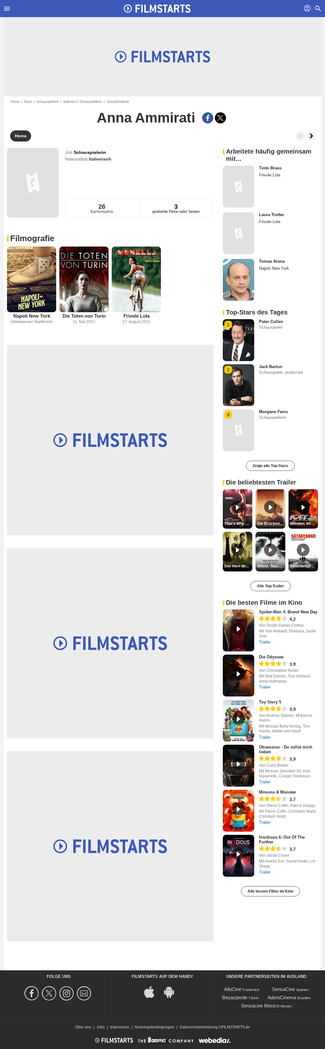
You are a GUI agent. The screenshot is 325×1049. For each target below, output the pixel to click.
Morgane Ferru (273, 411)
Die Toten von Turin (84, 316)
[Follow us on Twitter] (50, 993)
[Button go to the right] (311, 136)
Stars (28, 101)
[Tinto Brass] (238, 187)
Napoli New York (31, 316)
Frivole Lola (136, 316)
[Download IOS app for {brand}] (152, 991)
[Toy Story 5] (238, 721)
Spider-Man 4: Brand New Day (288, 612)
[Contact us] (85, 993)
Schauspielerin (47, 101)
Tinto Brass (270, 168)
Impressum (119, 1027)
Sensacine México (260, 1005)
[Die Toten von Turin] (84, 279)
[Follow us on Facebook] (32, 993)
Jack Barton (270, 366)
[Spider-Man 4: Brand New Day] (238, 630)
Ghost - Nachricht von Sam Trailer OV (271, 566)
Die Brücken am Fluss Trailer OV (271, 523)
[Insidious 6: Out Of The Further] (238, 856)
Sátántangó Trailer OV (304, 566)
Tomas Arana (272, 261)
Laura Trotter (271, 214)
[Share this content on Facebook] (207, 117)
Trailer (264, 642)
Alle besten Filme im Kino (270, 891)
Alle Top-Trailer (270, 586)
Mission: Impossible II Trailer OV (304, 523)
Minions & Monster (277, 792)
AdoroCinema (282, 997)
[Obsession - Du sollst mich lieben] (238, 766)
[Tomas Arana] (238, 280)
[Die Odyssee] (238, 675)
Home (14, 101)
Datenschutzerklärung (199, 1027)
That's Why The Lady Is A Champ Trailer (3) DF (238, 523)
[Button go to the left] (300, 136)
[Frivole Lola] (136, 279)
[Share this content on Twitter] (220, 117)
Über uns (83, 1027)
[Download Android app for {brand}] (172, 991)
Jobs (100, 1027)
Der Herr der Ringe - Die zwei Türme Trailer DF (238, 566)
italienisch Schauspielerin (82, 101)
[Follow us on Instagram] (67, 993)
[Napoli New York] (31, 279)
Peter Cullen (271, 321)
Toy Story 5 (270, 702)
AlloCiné (232, 989)
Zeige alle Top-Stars (270, 466)
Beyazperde (234, 997)
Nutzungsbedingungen (154, 1027)
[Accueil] (157, 8)
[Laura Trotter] (238, 233)
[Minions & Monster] (238, 811)
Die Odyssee (271, 657)
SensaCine (283, 989)
